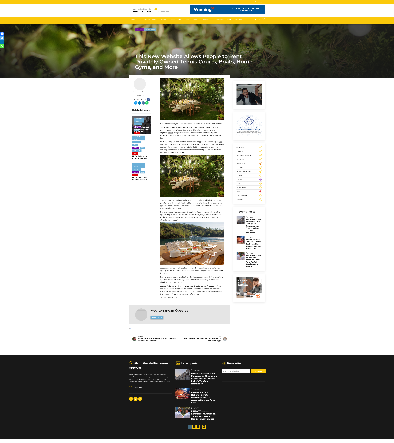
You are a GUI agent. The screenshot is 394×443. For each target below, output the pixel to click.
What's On (249, 199)
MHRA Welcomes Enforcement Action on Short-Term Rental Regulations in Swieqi (253, 260)
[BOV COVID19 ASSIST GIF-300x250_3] (249, 104)
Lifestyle (238, 20)
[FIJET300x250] (249, 136)
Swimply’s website (176, 282)
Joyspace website (201, 277)
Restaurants (136, 150)
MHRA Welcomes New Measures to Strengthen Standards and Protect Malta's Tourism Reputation (253, 226)
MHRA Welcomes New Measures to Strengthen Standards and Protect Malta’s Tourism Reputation (204, 378)
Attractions (249, 147)
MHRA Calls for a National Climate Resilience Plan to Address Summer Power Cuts (254, 243)
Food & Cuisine (175, 20)
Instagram (195, 294)
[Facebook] (2, 34)
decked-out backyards (212, 203)
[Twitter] (2, 38)
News (133, 20)
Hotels (135, 145)
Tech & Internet (191, 20)
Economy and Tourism (148, 20)
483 (204, 426)
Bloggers (249, 151)
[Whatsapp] (2, 46)
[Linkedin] (2, 42)
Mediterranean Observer (139, 92)
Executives (206, 20)
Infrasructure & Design (222, 20)
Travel (163, 20)
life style (249, 175)
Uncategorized (150, 29)
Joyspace (171, 147)
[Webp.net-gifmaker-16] (227, 13)
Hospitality (138, 124)
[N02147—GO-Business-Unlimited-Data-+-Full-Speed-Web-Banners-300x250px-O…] (249, 298)
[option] (192, 99)
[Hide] (1, 50)
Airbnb (170, 133)
